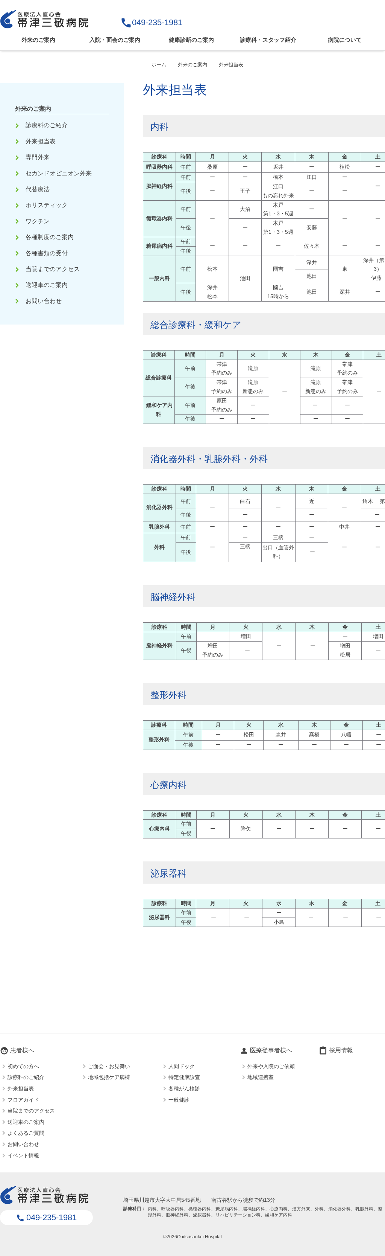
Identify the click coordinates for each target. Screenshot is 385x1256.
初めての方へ (23, 1066)
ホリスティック (42, 205)
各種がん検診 (184, 1088)
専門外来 (33, 157)
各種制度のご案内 (45, 237)
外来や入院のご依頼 (271, 1066)
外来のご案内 (38, 40)
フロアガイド (23, 1099)
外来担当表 (36, 141)
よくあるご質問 (26, 1133)
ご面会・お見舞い (109, 1066)
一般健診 (178, 1099)
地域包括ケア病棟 (109, 1077)
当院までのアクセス (48, 269)
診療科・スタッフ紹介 (268, 40)
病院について (345, 40)
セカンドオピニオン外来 (54, 173)
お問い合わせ (39, 301)
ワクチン (33, 221)
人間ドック (181, 1066)
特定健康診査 (184, 1077)
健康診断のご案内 (191, 40)
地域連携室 (260, 1077)
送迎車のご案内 (42, 285)
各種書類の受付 (42, 253)
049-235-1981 (151, 22)
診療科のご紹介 (42, 125)
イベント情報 (23, 1155)
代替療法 (33, 189)
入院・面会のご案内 (114, 40)
